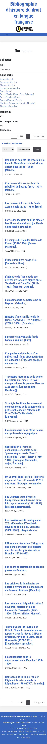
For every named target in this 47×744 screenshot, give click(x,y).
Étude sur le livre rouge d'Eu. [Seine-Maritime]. (21, 261)
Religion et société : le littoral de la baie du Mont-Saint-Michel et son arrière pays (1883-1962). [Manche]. (24, 165)
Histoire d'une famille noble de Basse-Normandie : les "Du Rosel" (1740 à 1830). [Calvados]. (23, 320)
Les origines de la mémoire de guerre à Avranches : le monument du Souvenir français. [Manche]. (24, 587)
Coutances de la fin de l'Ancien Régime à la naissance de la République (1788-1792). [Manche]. (25, 680)
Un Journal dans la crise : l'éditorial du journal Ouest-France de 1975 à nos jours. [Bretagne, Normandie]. (24, 480)
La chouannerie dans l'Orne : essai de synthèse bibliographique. (24, 431)
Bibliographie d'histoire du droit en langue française (23, 13)
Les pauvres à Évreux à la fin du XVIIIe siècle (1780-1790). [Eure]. (23, 205)
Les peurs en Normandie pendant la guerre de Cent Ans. (24, 568)
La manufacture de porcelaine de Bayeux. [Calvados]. (23, 301)
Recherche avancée (13, 143)
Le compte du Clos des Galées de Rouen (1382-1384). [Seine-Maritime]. (23, 243)
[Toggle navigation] (6, 34)
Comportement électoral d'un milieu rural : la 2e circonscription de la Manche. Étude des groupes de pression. (24, 358)
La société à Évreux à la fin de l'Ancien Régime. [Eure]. (21, 338)
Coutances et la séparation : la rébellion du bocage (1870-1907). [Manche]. (23, 187)
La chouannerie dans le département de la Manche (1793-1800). (24, 660)
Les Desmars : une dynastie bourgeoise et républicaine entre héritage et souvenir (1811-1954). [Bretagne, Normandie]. (24, 501)
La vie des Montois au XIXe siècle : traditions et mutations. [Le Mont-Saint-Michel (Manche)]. (24, 223)
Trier (37, 150)
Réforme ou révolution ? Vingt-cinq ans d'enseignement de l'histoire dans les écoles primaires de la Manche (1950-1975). (24, 548)
